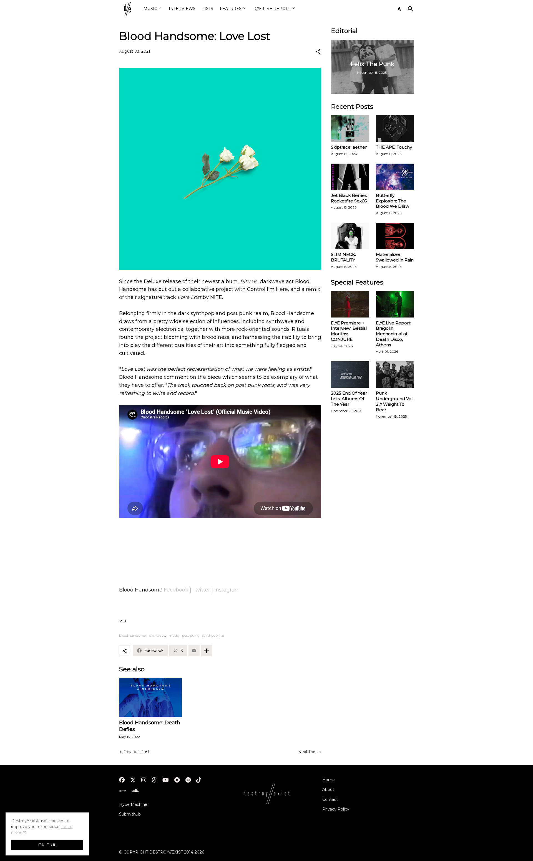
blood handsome (132, 635)
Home (328, 779)
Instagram (227, 590)
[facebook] (122, 780)
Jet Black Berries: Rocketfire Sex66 (349, 198)
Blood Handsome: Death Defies (149, 726)
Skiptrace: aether (349, 147)
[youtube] (165, 780)
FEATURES (231, 8)
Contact (330, 799)
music (173, 635)
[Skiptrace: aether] (350, 128)
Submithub (130, 814)
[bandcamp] (177, 780)
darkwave (157, 635)
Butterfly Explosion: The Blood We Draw (392, 201)
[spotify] (188, 780)
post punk (190, 635)
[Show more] (206, 650)
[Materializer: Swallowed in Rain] (395, 236)
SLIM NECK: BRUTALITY (343, 257)
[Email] (194, 650)
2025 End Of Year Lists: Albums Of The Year (349, 398)
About (328, 789)
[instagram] (143, 780)
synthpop (210, 635)
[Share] (318, 51)
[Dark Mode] (400, 9)
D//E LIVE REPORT (272, 8)
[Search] (409, 9)
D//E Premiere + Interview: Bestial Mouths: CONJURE (349, 331)
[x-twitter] (133, 780)
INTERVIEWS (182, 8)
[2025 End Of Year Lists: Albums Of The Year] (350, 374)
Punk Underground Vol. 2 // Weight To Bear (394, 401)
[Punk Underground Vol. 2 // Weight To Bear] (395, 374)
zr (223, 635)
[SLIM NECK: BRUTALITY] (350, 236)
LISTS (207, 8)
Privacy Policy (335, 809)
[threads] (154, 780)
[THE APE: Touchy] (395, 128)
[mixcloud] (122, 791)
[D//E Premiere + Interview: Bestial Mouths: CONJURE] (350, 304)
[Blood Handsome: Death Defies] (150, 697)
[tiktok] (198, 780)
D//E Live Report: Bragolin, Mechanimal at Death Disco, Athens (393, 334)
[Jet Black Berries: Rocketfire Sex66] (350, 177)
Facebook (176, 590)
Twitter (201, 590)
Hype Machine (133, 804)
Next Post (308, 751)
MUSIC (150, 8)
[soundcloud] (135, 791)
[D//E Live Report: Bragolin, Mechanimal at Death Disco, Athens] (395, 304)
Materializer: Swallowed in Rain (395, 257)
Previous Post (136, 751)
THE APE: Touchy (394, 147)
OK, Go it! (47, 844)
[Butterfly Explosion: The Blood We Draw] (395, 177)
